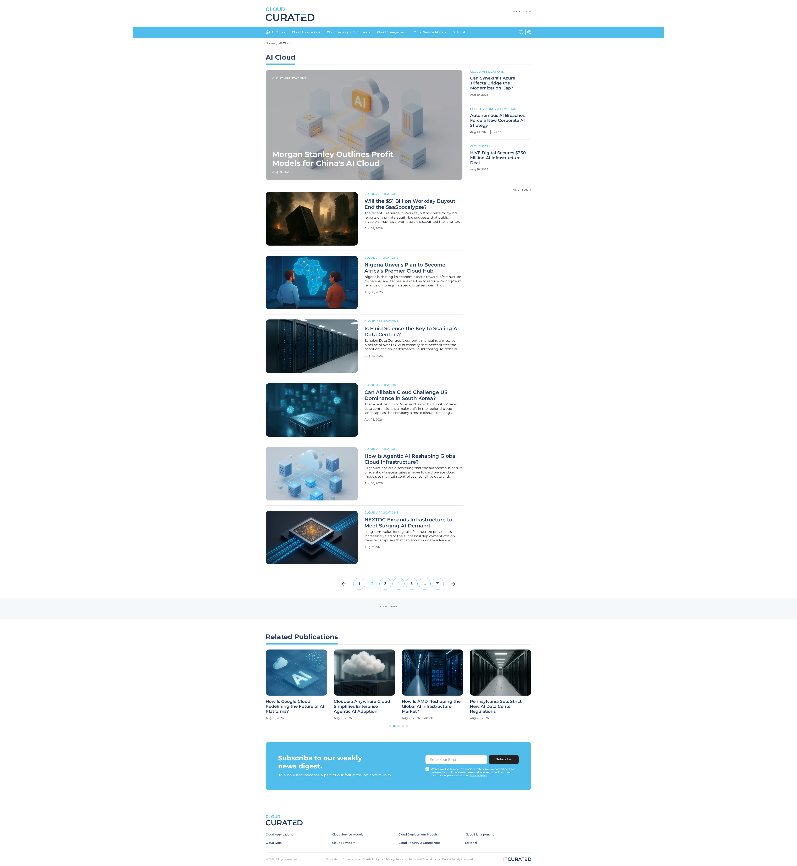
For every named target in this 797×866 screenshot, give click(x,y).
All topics (278, 32)
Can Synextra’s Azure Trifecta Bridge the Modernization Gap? (492, 83)
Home (270, 43)
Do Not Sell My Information (459, 859)
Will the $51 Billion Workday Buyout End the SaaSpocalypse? (409, 204)
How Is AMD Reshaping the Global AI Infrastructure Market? (431, 706)
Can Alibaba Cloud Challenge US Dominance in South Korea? (405, 395)
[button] (390, 726)
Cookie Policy (371, 859)
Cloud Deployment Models (418, 834)
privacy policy (478, 775)
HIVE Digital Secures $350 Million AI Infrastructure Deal (498, 157)
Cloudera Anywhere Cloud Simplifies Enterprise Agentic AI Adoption (362, 706)
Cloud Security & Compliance (348, 32)
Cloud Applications (306, 32)
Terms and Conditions (422, 859)
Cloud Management (392, 32)
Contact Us (350, 859)
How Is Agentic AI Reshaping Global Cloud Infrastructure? (410, 459)
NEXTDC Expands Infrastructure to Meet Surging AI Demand (408, 523)
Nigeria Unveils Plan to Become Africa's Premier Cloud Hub (404, 268)
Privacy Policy (394, 859)
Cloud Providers (343, 843)
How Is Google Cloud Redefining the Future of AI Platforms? (295, 706)
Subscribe (503, 759)
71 (438, 583)
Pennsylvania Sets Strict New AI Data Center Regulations (496, 706)
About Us (331, 859)
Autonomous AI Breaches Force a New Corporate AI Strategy (497, 120)
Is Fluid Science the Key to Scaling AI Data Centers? (411, 332)
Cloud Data (480, 146)
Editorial (458, 32)
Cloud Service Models (430, 32)
